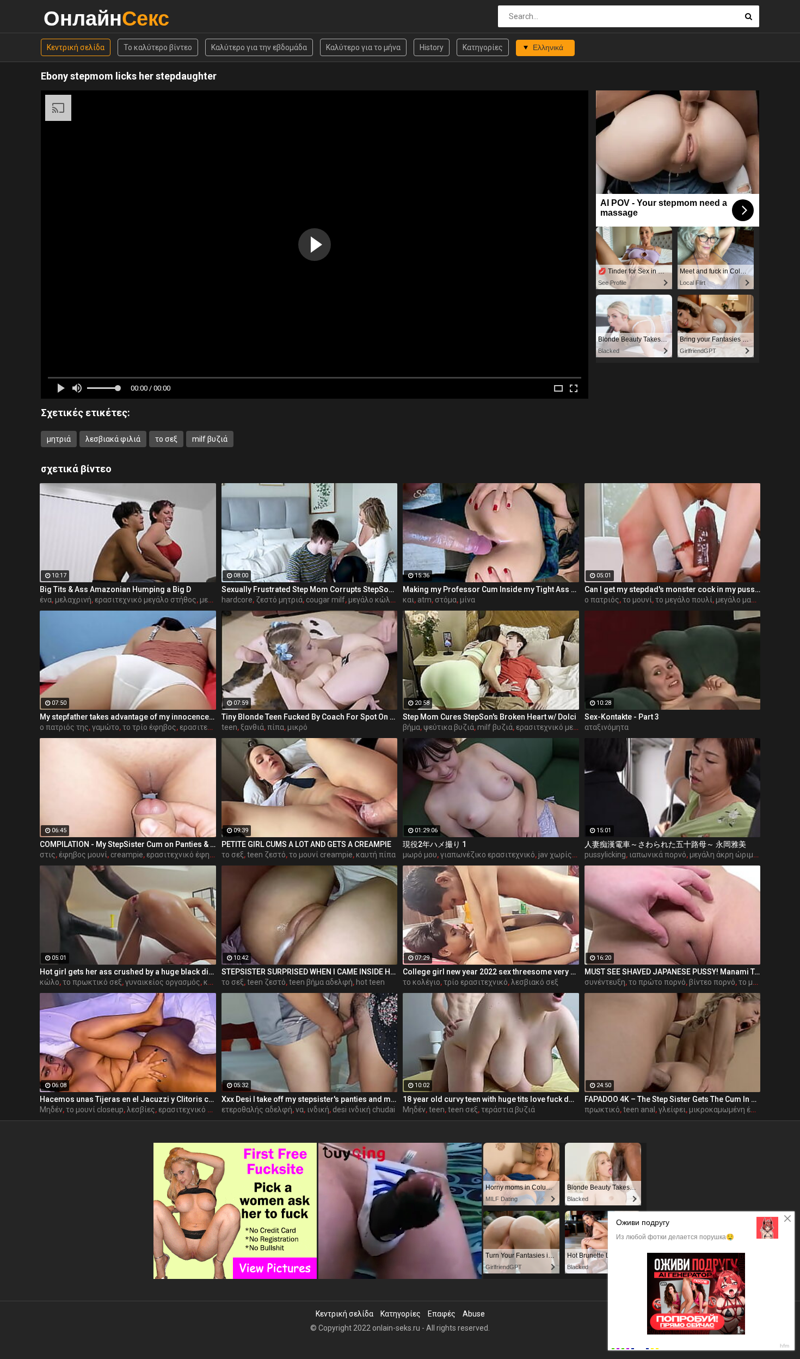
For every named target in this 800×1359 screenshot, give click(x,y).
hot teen (370, 982)
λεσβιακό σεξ (534, 982)
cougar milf (325, 599)
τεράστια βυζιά (508, 1109)
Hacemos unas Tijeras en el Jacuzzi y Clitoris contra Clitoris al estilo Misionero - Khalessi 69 (128, 1099)
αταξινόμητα (606, 727)
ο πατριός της (64, 727)
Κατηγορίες (483, 47)
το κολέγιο (421, 982)
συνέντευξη (604, 982)
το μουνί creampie (321, 854)
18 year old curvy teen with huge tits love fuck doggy (491, 1099)
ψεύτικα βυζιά (448, 727)
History (432, 47)
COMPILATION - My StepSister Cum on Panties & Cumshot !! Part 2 (128, 844)
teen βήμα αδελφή (321, 982)
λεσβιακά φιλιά (112, 439)
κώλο (49, 982)
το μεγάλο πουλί (683, 599)
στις (48, 854)
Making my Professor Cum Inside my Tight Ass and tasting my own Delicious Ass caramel (491, 589)
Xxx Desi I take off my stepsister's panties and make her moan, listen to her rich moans (309, 1099)
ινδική (318, 1109)
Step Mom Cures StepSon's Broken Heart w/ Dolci (489, 716)
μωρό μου (420, 854)
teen (229, 727)
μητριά (59, 439)
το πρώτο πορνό (657, 982)
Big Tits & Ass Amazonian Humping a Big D (115, 589)
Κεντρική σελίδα (75, 47)
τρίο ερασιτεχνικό (476, 982)
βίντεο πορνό (712, 982)
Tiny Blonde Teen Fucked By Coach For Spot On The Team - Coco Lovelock (309, 716)
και (408, 599)
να (300, 1109)
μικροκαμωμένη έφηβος (731, 1109)
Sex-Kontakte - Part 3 (621, 716)
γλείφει (672, 1109)
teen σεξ (463, 1109)
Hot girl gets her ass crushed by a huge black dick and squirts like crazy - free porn (128, 971)
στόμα (446, 599)
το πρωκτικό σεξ (92, 982)
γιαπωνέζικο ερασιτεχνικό (487, 854)
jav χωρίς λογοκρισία (576, 854)
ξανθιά (252, 727)
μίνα (467, 599)
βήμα (411, 727)
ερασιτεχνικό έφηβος (184, 854)
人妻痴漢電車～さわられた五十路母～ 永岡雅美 (665, 844)
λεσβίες (141, 1109)
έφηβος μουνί (83, 854)
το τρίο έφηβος (149, 727)
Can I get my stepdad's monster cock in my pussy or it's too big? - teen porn (672, 589)
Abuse (474, 1313)
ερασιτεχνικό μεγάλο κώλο (563, 727)
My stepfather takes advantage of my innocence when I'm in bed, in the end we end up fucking (128, 716)
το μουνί (637, 599)
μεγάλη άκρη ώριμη (724, 854)
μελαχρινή (73, 599)
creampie (126, 854)
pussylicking (605, 854)
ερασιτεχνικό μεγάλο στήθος (145, 599)
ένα (46, 599)
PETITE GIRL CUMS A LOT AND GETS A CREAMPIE (306, 844)
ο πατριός (601, 599)
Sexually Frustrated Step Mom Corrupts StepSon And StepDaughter (309, 589)
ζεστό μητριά (279, 599)
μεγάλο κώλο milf (379, 599)
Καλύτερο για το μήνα (363, 47)
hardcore (237, 599)
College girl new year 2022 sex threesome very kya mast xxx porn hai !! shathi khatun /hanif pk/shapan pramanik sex (491, 971)
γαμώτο (105, 727)
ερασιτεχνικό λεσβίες (197, 1109)
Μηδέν (51, 1109)
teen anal (639, 1109)
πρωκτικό (602, 1109)
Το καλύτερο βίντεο (158, 47)
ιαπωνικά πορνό (657, 854)
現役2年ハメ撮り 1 (434, 844)
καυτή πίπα (376, 854)
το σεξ (166, 439)
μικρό (297, 727)
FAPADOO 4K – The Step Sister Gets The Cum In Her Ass (672, 1099)
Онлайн (72, 18)
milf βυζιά (209, 439)
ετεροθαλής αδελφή (256, 1109)
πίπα (275, 727)
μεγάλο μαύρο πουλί (751, 599)
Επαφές (442, 1313)
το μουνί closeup (95, 1109)
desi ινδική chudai (364, 1109)
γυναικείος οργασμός (162, 982)
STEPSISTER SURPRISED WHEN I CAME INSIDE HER (309, 971)
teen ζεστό (266, 854)
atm (424, 599)
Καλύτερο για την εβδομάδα (259, 47)
